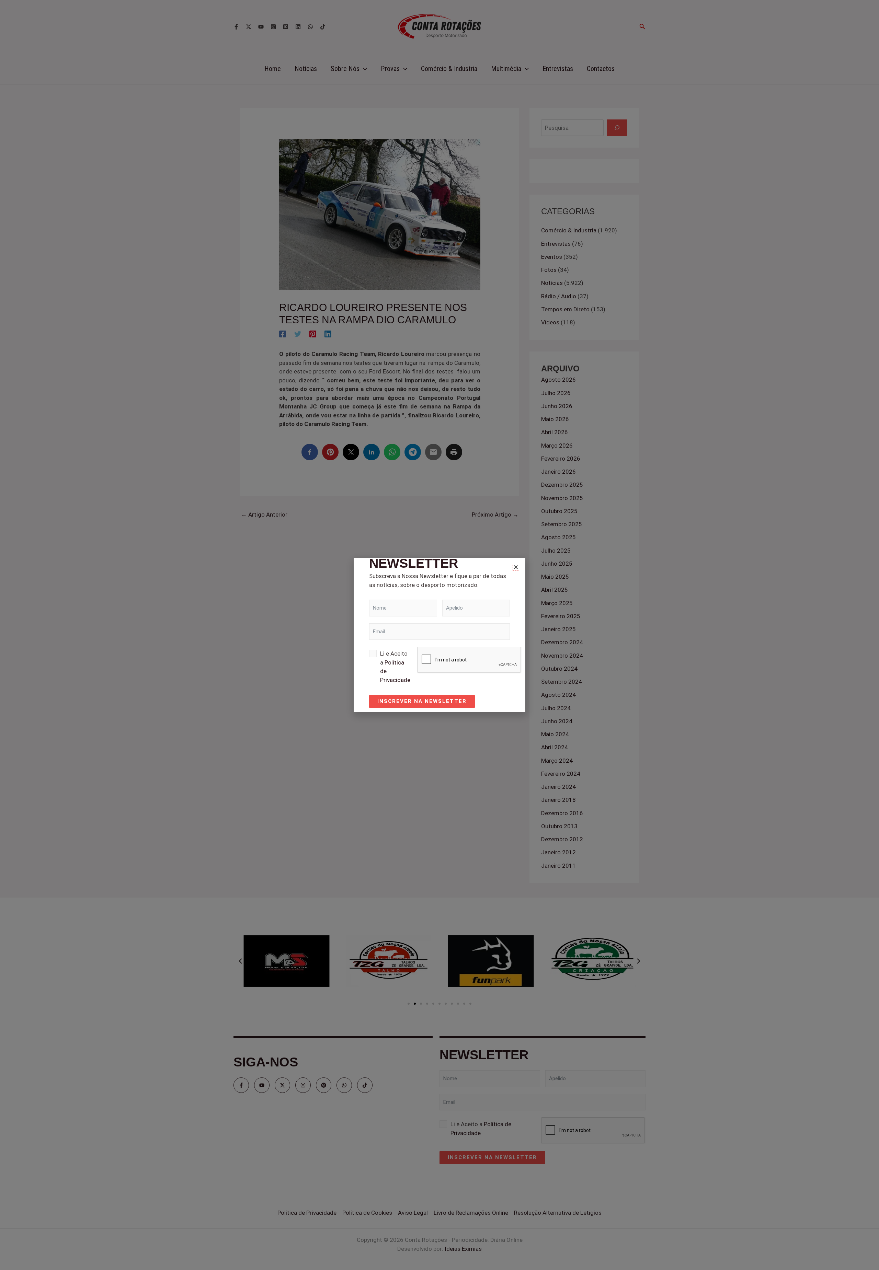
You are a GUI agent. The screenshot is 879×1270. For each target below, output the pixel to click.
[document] (439, 635)
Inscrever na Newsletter (422, 701)
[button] (515, 567)
